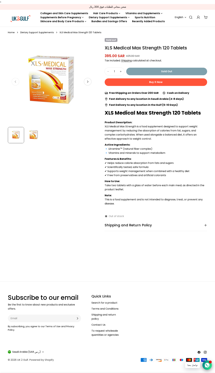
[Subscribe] (77, 318)
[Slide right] (87, 81)
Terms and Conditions (105, 309)
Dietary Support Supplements (37, 32)
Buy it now (156, 82)
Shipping (126, 60)
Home (11, 32)
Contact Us (98, 325)
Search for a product (104, 303)
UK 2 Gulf (22, 360)
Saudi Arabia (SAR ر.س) (26, 352)
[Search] (191, 17)
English (179, 17)
